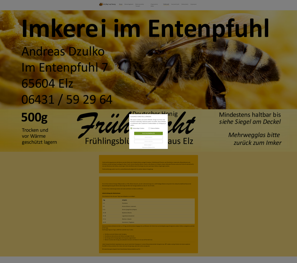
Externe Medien (155, 128)
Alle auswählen (148, 133)
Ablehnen (148, 137)
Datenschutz (152, 147)
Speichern (148, 141)
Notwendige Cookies (138, 128)
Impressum (145, 147)
